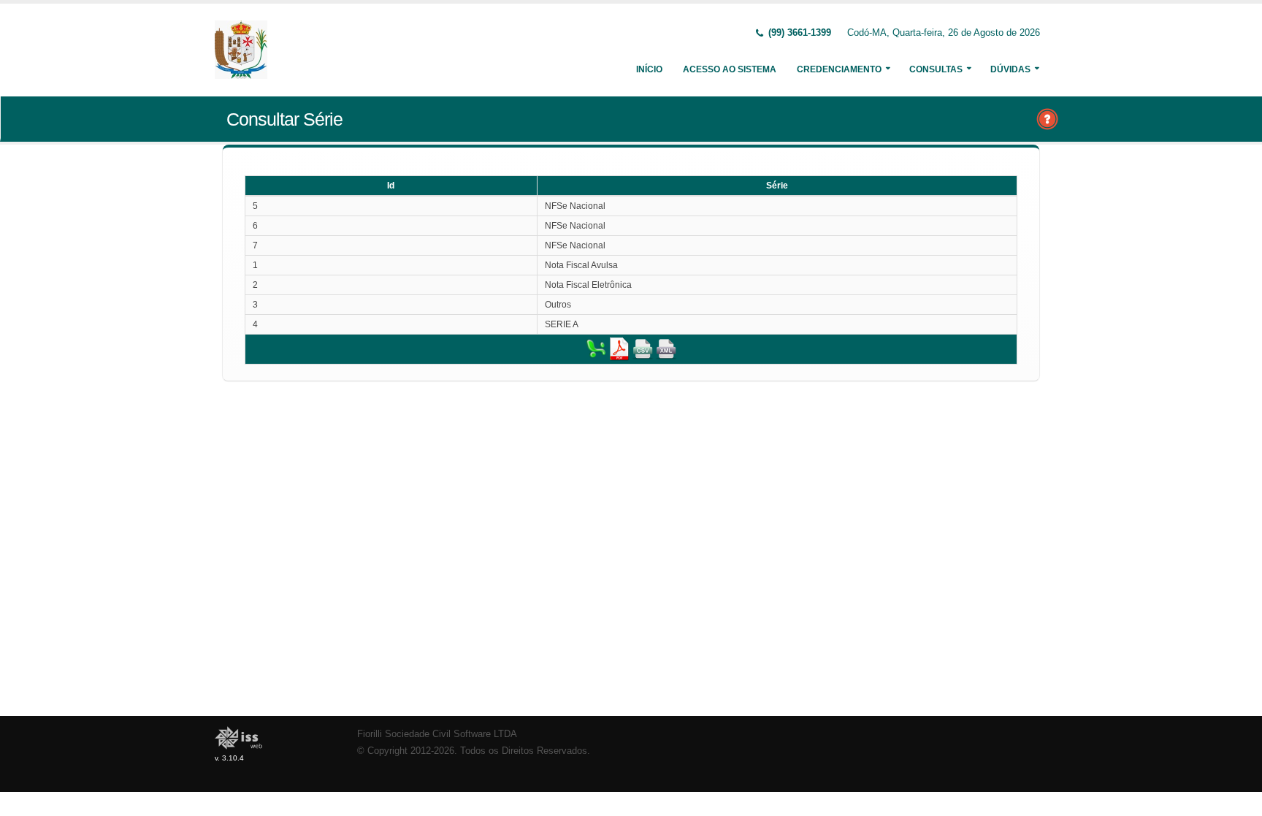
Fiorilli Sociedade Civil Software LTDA (437, 734)
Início (649, 69)
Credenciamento (839, 69)
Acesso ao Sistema (729, 69)
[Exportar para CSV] (642, 348)
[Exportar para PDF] (619, 348)
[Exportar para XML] (666, 348)
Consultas (936, 69)
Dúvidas (1010, 69)
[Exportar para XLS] (596, 348)
